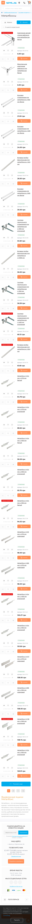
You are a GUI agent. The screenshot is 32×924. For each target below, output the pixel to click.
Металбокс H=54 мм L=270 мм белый (23, 378)
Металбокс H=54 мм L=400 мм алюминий (23, 596)
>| (23, 791)
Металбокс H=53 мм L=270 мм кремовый (23, 534)
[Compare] (12, 50)
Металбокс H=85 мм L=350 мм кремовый (23, 690)
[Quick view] (4, 50)
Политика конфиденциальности (19, 836)
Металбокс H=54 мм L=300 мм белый (23, 441)
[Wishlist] (8, 50)
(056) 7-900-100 (17, 852)
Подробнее (6, 915)
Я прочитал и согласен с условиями (17, 837)
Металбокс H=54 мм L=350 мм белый (23, 503)
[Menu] (3, 2)
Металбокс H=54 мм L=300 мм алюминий (23, 472)
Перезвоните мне (16, 856)
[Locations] (19, 2)
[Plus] (13, 59)
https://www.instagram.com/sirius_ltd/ (15, 882)
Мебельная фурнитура (10, 12)
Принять (17, 920)
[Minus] (2, 59)
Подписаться (23, 832)
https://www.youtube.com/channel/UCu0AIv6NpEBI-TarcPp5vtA (20, 882)
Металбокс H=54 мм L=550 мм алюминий (23, 752)
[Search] (3, 8)
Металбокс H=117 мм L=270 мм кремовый (23, 659)
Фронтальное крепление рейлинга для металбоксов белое (22, 68)
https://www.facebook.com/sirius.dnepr (11, 882)
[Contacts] (24, 2)
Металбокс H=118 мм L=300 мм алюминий (23, 721)
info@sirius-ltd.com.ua (16, 886)
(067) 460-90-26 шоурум (17, 854)
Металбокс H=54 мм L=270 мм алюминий (23, 409)
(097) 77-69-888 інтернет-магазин (17, 850)
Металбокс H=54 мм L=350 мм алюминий (23, 628)
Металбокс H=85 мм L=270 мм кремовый (23, 565)
